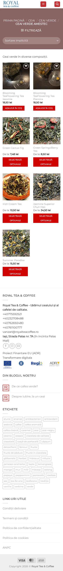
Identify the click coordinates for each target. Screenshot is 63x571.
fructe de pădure (13, 453)
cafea (18, 424)
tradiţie (44, 481)
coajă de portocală (27, 441)
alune (7, 419)
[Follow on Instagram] (12, 346)
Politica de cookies (16, 538)
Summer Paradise (13, 260)
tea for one (17, 481)
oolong (48, 469)
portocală (38, 475)
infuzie (46, 458)
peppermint (23, 475)
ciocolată (9, 441)
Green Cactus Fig (13, 148)
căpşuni (46, 441)
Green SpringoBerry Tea (45, 149)
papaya (8, 475)
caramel (26, 430)
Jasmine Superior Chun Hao (44, 206)
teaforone (31, 481)
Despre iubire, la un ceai (28, 396)
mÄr (26, 469)
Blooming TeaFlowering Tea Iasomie (13, 96)
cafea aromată (33, 424)
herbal (22, 458)
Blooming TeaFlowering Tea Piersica (43, 96)
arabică (8, 424)
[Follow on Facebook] (6, 346)
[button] (43, 4)
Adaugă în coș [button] (13, 108)
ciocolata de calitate (37, 436)
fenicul (23, 447)
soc (5, 481)
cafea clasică (11, 430)
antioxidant (51, 419)
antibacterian (33, 419)
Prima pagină (13, 20)
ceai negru (48, 430)
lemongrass (44, 464)
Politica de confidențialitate (22, 528)
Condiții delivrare (14, 508)
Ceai (31, 20)
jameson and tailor (14, 464)
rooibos (51, 475)
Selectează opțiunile (15, 162)
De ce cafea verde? (25, 386)
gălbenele (9, 458)
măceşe (36, 469)
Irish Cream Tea (12, 204)
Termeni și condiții (15, 518)
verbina (19, 486)
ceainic (8, 436)
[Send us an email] (18, 346)
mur (17, 469)
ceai (36, 430)
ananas (18, 419)
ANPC (7, 547)
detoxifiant (10, 447)
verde (30, 486)
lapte (31, 464)
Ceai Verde (47, 20)
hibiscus (34, 458)
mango (8, 469)
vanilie (7, 486)
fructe (34, 447)
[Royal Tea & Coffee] (20, 4)
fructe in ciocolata (36, 453)
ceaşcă (19, 436)
